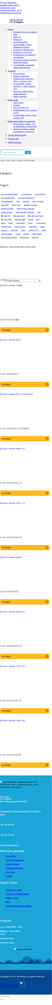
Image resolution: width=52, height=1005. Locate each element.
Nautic (11, 29)
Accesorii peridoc (20, 42)
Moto (13, 160)
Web (9, 985)
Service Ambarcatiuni (17, 135)
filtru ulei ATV (5, 216)
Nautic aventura (20, 96)
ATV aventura (19, 73)
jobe (37, 219)
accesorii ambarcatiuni (9, 194)
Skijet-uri (17, 37)
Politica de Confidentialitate (17, 894)
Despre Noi (10, 856)
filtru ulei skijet (20, 219)
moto (11, 223)
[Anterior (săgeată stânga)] (1, 999)
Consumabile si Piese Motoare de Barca (22, 45)
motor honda (6, 226)
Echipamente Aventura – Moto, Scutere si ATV (23, 79)
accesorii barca (26, 194)
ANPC (8, 902)
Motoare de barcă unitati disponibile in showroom (24, 130)
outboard (14, 230)
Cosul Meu (10, 872)
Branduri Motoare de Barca (25, 32)
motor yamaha (20, 226)
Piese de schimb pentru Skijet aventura (23, 92)
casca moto (16, 205)
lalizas (3, 223)
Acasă (2, 160)
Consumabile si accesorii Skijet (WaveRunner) (23, 66)
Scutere (16, 105)
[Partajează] (6, 996)
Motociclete (13, 100)
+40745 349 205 (16, 19)
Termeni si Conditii (13, 890)
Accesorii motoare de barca (25, 60)
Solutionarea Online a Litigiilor (18, 906)
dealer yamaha (6, 212)
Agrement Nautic (20, 62)
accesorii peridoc (7, 201)
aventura (26, 201)
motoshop (33, 226)
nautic (42, 226)
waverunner (24, 237)
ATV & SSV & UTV (21, 107)
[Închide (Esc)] (9, 996)
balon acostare (37, 201)
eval (38, 212)
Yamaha (35, 237)
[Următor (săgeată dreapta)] (4, 999)
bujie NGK (5, 205)
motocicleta (20, 223)
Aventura (12, 71)
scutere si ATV (33, 230)
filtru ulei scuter (6, 219)
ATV (18, 201)
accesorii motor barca (26, 198)
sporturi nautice (6, 234)
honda (30, 219)
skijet (44, 230)
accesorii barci (40, 194)
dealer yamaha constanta (24, 212)
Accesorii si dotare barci (23, 49)
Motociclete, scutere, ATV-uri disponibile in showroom (25, 125)
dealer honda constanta (25, 208)
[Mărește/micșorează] (1, 996)
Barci (15, 34)
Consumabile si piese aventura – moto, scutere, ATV (24, 86)
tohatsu (26, 234)
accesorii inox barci (8, 198)
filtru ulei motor (19, 216)
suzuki (18, 234)
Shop (8, 160)
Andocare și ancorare (22, 52)
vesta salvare (37, 234)
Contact (8, 876)
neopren (4, 230)
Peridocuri (17, 39)
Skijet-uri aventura (21, 76)
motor (30, 223)
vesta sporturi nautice (9, 237)
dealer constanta (7, 208)
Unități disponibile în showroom (21, 121)
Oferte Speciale (14, 142)
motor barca (40, 223)
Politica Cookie (11, 898)
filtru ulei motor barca (35, 216)
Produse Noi (13, 138)
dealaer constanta (30, 205)
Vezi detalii (6, 330)
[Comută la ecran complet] (4, 996)
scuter (23, 230)
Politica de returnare (14, 868)
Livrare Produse (12, 864)
